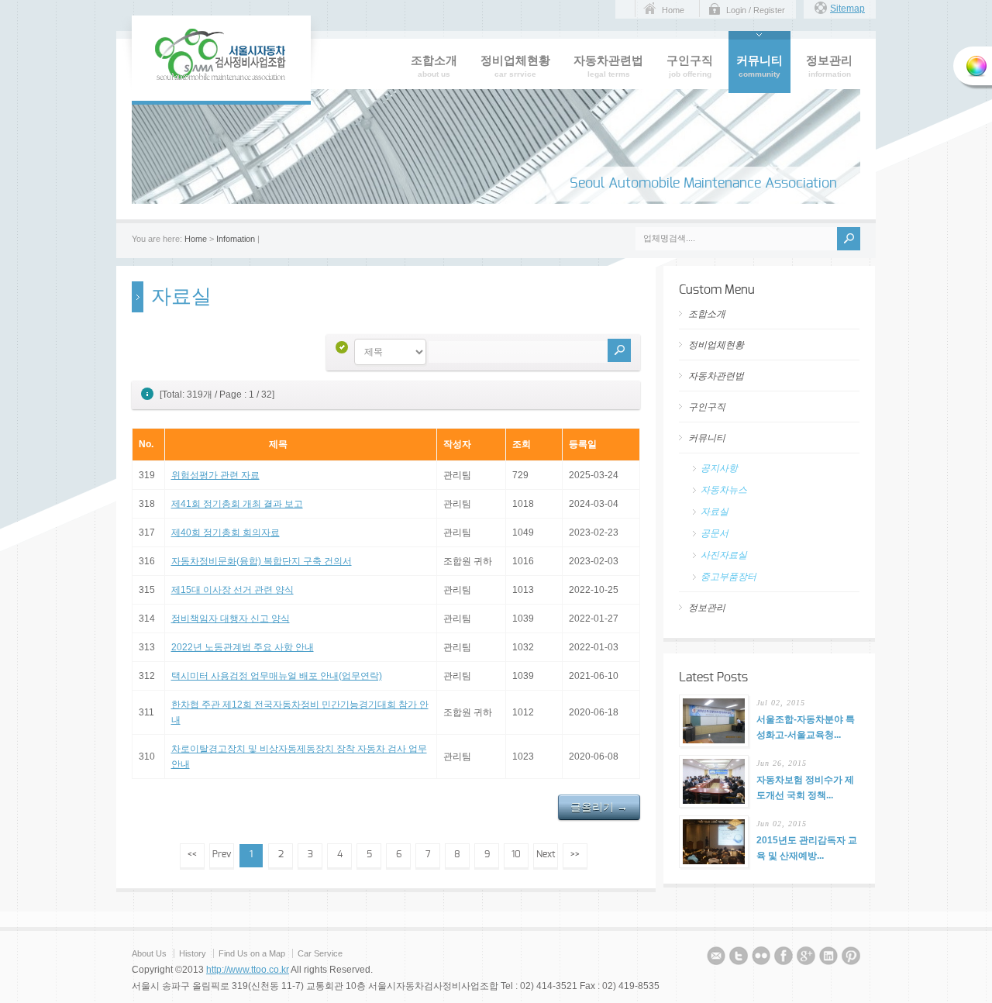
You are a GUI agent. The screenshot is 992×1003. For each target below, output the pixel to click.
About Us (149, 953)
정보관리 (706, 607)
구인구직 (706, 407)
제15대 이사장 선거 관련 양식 (232, 589)
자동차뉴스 (724, 489)
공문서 (714, 533)
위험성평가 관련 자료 (215, 475)
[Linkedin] (828, 958)
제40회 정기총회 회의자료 (225, 532)
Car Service (320, 953)
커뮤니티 (706, 438)
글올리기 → (599, 807)
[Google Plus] (806, 958)
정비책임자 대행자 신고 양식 (230, 618)
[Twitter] (738, 958)
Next (546, 854)
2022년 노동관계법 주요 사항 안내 (242, 647)
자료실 (714, 511)
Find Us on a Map (253, 953)
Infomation (235, 238)
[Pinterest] (851, 958)
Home (673, 10)
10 (516, 854)
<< (192, 854)
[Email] (716, 958)
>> (575, 854)
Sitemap (847, 8)
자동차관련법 (716, 376)
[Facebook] (783, 958)
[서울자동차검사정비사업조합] (221, 77)
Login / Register (755, 10)
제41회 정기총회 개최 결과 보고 (237, 503)
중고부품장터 (728, 576)
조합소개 (706, 313)
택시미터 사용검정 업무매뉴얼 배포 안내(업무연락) (276, 675)
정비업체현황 (716, 345)
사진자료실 (724, 555)
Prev (221, 854)
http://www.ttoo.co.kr (247, 969)
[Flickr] (761, 958)
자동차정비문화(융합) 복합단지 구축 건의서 (261, 561)
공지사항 (719, 468)
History (192, 953)
